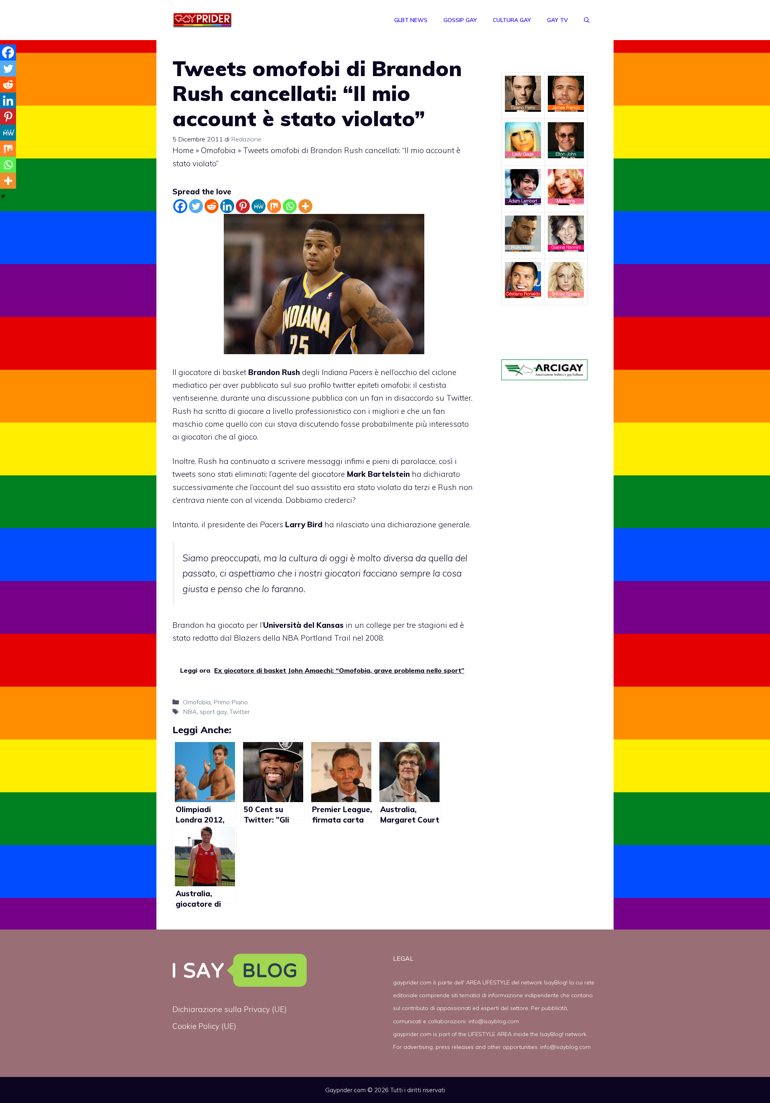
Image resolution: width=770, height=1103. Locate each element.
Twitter (239, 712)
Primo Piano (230, 702)
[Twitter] (196, 206)
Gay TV (557, 20)
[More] (305, 206)
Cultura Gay (512, 20)
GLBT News (411, 20)
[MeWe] (258, 206)
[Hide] (3, 196)
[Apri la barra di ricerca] (587, 20)
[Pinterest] (243, 206)
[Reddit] (212, 206)
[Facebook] (180, 206)
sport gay (213, 712)
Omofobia (218, 150)
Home (183, 150)
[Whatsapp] (290, 206)
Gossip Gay (460, 20)
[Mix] (274, 206)
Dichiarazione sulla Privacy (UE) (229, 1009)
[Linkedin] (227, 206)
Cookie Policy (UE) (204, 1026)
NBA (190, 712)
